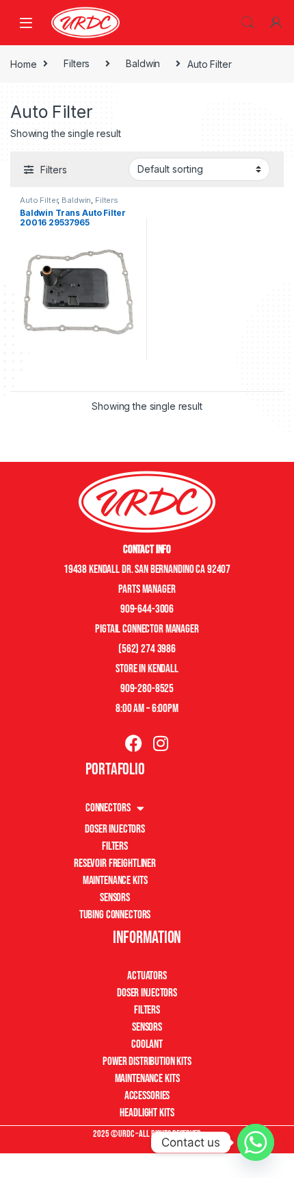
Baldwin (143, 63)
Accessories (147, 1096)
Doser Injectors (115, 829)
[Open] (26, 22)
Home (23, 63)
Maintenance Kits (115, 880)
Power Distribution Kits (147, 1061)
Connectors (108, 808)
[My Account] (276, 22)
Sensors (115, 898)
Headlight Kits (147, 1113)
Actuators (147, 976)
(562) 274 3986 (147, 649)
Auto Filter (38, 200)
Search (247, 22)
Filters (77, 63)
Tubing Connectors (115, 915)
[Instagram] (160, 743)
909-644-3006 (147, 609)
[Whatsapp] (255, 1142)
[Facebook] (134, 743)
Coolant (147, 1044)
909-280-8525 (147, 689)
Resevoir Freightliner (115, 863)
